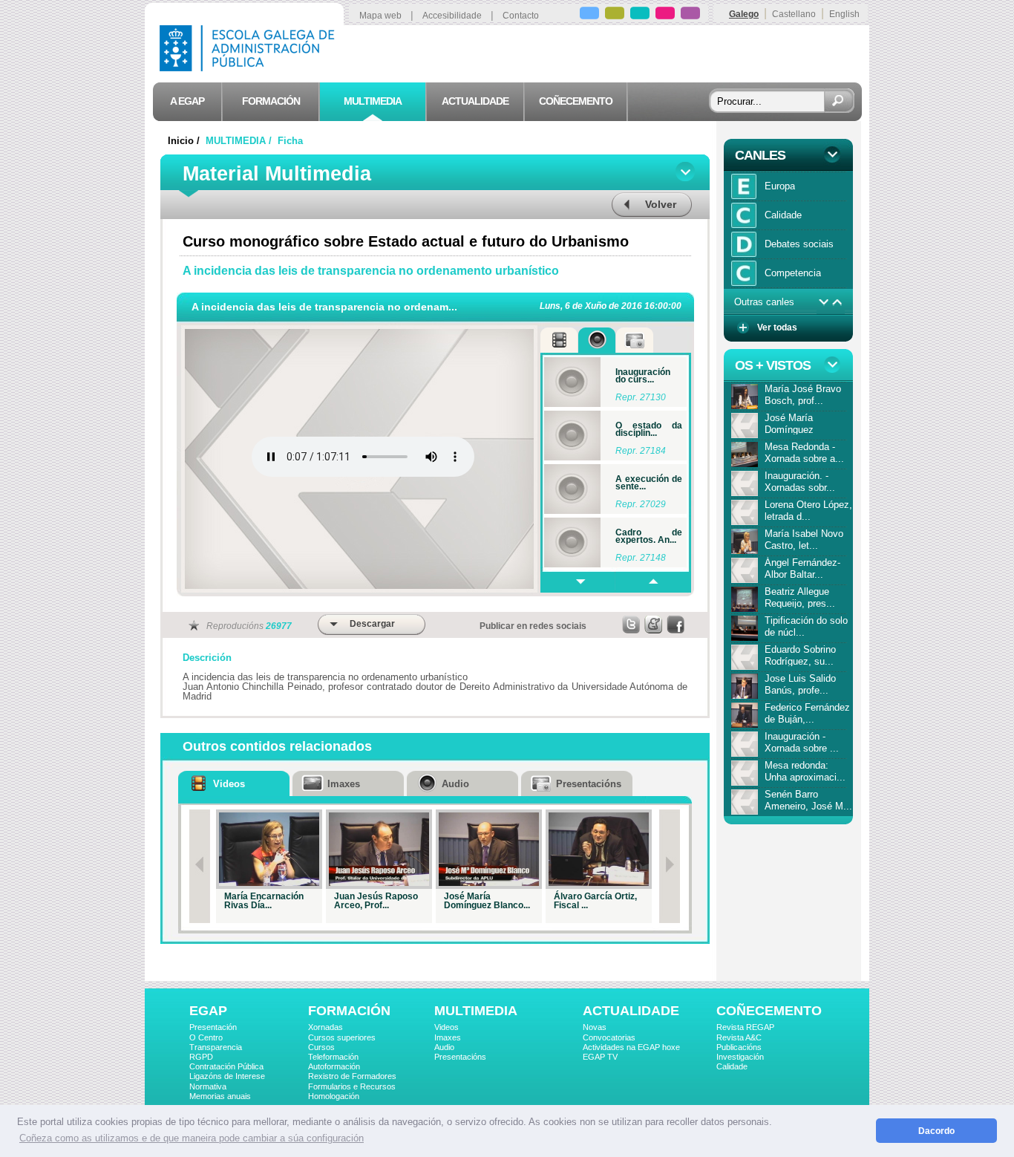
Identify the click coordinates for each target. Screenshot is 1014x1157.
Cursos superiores (342, 1037)
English (844, 14)
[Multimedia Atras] (652, 582)
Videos (446, 1027)
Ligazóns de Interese (227, 1076)
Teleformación (333, 1056)
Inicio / (185, 140)
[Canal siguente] (824, 302)
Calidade (732, 1066)
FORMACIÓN (349, 1010)
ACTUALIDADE (631, 1010)
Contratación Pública (226, 1066)
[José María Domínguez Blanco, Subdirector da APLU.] (489, 849)
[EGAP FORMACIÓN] (615, 15)
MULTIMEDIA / (240, 140)
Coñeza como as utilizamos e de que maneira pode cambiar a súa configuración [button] (191, 1138)
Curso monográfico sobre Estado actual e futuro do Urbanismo (406, 241)
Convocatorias (609, 1037)
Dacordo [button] (936, 1130)
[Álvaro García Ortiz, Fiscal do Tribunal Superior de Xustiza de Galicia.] (599, 849)
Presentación (213, 1027)
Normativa (207, 1086)
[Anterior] (199, 866)
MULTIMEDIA (475, 1010)
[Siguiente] (669, 866)
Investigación (740, 1056)
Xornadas (325, 1027)
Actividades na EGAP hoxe (631, 1047)
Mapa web (380, 15)
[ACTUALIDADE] (665, 15)
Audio (444, 1047)
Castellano (794, 14)
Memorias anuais (220, 1096)
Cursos (321, 1047)
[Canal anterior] (838, 302)
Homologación (333, 1096)
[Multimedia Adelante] (577, 582)
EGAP (208, 1010)
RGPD (201, 1056)
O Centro (206, 1037)
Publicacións (739, 1047)
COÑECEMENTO (769, 1010)
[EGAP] (589, 15)
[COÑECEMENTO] (690, 15)
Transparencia (215, 1047)
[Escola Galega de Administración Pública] (250, 67)
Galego (744, 14)
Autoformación (334, 1066)
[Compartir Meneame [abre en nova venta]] (654, 624)
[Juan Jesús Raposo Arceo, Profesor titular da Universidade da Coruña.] (379, 849)
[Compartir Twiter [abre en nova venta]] (632, 624)
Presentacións (460, 1056)
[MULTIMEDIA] (640, 15)
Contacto (521, 15)
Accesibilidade (452, 15)
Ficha (290, 140)
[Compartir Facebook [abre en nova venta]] (676, 624)
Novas (594, 1027)
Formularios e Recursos (352, 1086)
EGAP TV (600, 1056)
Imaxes (447, 1037)
